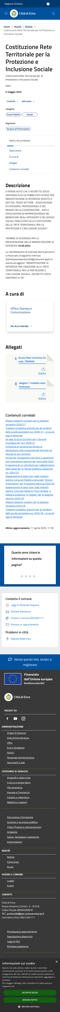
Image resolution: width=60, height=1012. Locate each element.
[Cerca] (53, 13)
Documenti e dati (16, 762)
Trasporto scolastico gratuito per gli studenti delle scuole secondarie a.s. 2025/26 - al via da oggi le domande (30, 513)
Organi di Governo (16, 733)
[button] (30, 1006)
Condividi (11, 101)
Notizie (28, 26)
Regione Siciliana (13, 4)
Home (7, 26)
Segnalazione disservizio (19, 936)
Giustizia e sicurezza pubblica (22, 822)
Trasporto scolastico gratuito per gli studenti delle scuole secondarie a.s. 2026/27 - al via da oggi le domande (30, 431)
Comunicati (13, 862)
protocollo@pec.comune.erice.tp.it (25, 914)
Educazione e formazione (20, 817)
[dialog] (30, 985)
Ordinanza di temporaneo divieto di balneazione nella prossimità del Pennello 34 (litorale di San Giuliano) (29, 450)
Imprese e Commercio (18, 792)
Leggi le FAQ (13, 941)
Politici (10, 752)
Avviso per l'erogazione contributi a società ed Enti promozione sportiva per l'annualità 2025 (30, 459)
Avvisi (10, 867)
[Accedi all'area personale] (48, 4)
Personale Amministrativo (20, 757)
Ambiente (12, 832)
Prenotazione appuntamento (22, 931)
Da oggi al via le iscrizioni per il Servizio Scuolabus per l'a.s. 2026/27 (26, 441)
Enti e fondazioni (16, 748)
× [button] (56, 962)
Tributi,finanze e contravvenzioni (24, 827)
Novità (17, 26)
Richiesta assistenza (17, 946)
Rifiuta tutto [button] (30, 1000)
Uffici (9, 743)
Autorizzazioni (14, 842)
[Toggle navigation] (6, 13)
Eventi (10, 885)
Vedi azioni (27, 101)
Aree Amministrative (18, 738)
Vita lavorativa (14, 787)
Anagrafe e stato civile (18, 777)
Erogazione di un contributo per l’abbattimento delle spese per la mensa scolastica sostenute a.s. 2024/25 (30, 468)
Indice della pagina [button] (19, 140)
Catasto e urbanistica (18, 797)
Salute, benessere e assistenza (23, 837)
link (12, 986)
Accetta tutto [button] (30, 992)
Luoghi (10, 881)
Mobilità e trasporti (17, 802)
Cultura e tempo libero (18, 782)
